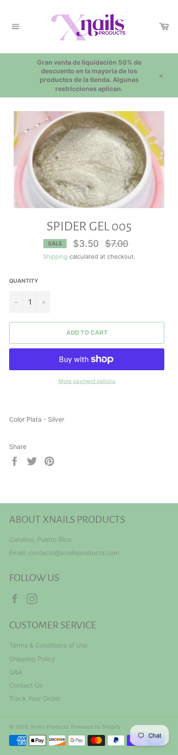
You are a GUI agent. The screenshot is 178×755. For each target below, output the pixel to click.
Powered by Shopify (95, 727)
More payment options (86, 381)
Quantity (23, 280)
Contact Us (25, 685)
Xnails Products (49, 727)
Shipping (55, 256)
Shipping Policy (32, 659)
